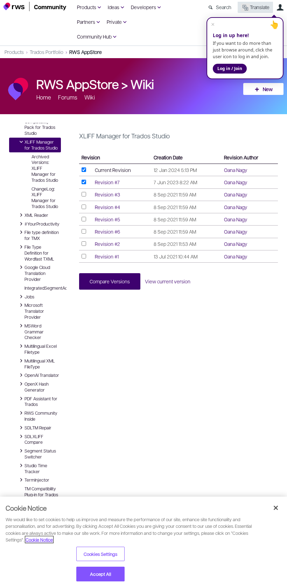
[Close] (276, 508)
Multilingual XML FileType (39, 363)
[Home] (35, 6)
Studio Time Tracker (35, 468)
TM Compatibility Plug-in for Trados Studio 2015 (41, 494)
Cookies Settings (100, 554)
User (280, 7)
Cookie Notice (39, 540)
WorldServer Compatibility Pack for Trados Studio (39, 124)
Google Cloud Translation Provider (37, 273)
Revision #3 (107, 194)
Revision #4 (107, 207)
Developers (143, 7)
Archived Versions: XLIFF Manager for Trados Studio (44, 168)
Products (86, 7)
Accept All (100, 574)
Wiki (142, 84)
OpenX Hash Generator (36, 386)
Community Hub (94, 36)
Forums (67, 97)
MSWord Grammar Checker (34, 331)
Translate (260, 7)
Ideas (113, 7)
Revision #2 (107, 244)
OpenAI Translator (41, 375)
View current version (167, 281)
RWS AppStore (85, 52)
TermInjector (36, 479)
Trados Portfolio (46, 52)
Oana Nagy (235, 170)
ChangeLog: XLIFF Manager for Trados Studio (44, 197)
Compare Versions (110, 281)
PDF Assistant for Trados (40, 401)
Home (43, 97)
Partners (86, 22)
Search (223, 7)
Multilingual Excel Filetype (40, 349)
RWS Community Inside (40, 415)
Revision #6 (107, 231)
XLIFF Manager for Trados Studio (41, 144)
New (268, 89)
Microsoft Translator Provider (34, 311)
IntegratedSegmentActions (42, 288)
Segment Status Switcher (40, 453)
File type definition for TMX (41, 235)
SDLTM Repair (37, 427)
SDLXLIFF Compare (33, 439)
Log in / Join (229, 68)
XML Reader (36, 215)
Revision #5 (107, 219)
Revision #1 (107, 256)
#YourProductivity (41, 223)
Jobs (29, 296)
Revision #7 (107, 182)
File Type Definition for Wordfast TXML (39, 252)
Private (114, 22)
